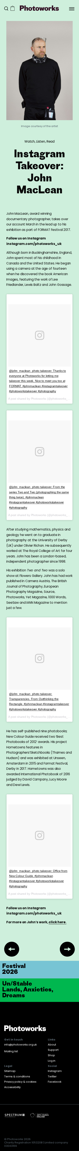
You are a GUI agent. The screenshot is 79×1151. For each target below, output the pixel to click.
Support (53, 1050)
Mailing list (11, 1051)
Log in (51, 1061)
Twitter (52, 1076)
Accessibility (12, 1087)
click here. (57, 922)
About (52, 1044)
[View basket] (13, 8)
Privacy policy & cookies (20, 1081)
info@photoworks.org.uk (20, 1044)
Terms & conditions (17, 1076)
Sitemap (10, 1071)
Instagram (55, 1071)
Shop (51, 1055)
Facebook (54, 1081)
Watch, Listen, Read (39, 141)
